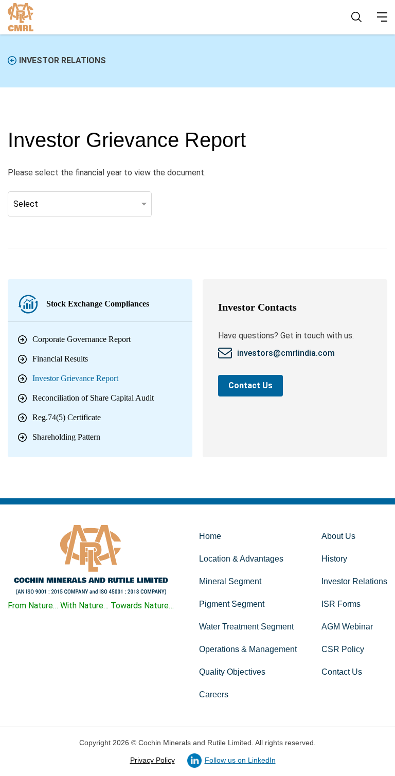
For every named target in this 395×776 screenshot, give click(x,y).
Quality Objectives (232, 671)
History (334, 558)
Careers (213, 694)
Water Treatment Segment (246, 626)
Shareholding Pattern (66, 436)
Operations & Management (248, 649)
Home (210, 536)
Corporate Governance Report (81, 339)
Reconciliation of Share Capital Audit (93, 397)
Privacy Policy (152, 760)
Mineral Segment (230, 581)
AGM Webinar (347, 626)
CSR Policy (342, 649)
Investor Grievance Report (75, 378)
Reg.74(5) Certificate (66, 417)
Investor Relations (62, 60)
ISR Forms (341, 604)
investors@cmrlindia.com (287, 353)
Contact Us (250, 385)
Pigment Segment (231, 604)
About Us (338, 536)
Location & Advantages (241, 558)
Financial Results (60, 358)
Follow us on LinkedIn (240, 760)
